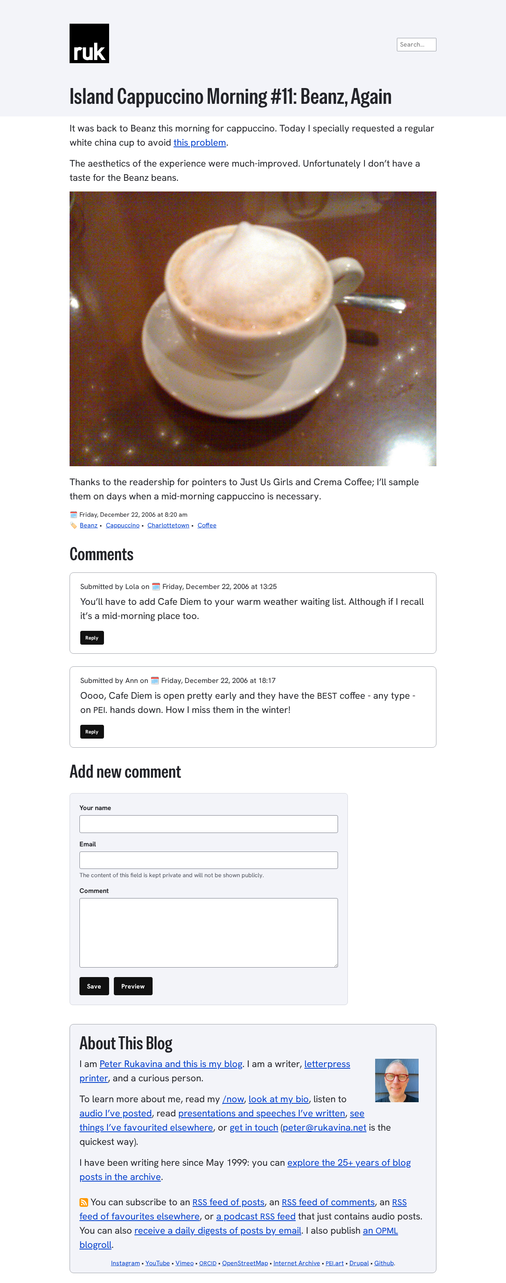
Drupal (359, 1263)
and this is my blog (171, 1064)
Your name (95, 807)
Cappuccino (123, 525)
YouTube (157, 1263)
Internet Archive (297, 1263)
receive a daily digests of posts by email (217, 1230)
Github (384, 1263)
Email (87, 844)
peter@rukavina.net (324, 1127)
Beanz (89, 525)
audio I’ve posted (115, 1113)
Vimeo (185, 1263)
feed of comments (328, 1202)
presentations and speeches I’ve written (261, 1113)
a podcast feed (256, 1216)
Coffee (207, 525)
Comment (94, 890)
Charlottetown (168, 525)
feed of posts (228, 1202)
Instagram (125, 1263)
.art (335, 1263)
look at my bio (279, 1099)
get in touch (254, 1127)
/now (233, 1099)
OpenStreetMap (245, 1263)
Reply (91, 637)
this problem (200, 142)
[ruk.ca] (253, 43)
